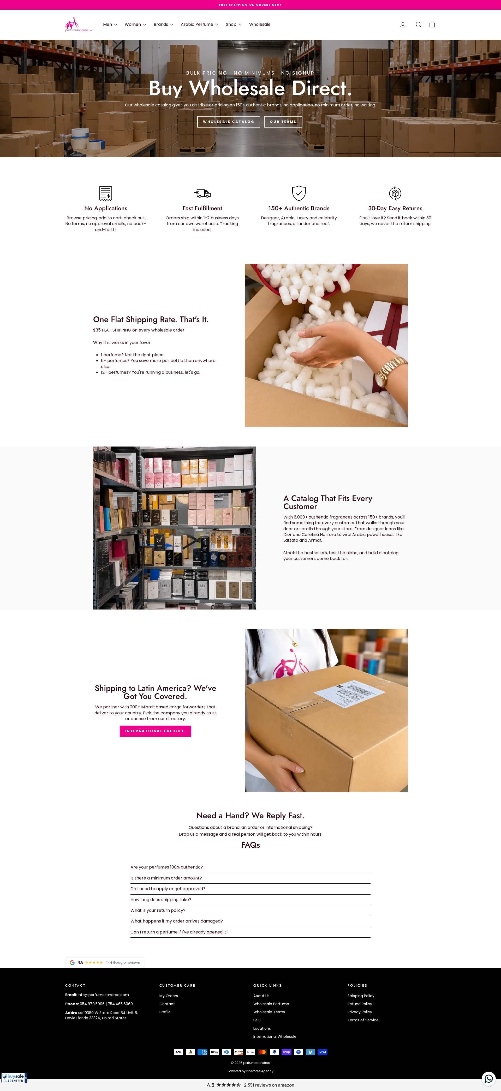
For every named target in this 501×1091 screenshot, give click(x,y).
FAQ (257, 1020)
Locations (262, 1028)
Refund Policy (360, 1003)
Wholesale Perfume (271, 1003)
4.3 (210, 1085)
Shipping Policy (361, 995)
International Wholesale (274, 1036)
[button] (14, 1078)
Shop (231, 24)
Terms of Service (363, 1020)
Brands (161, 24)
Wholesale (260, 24)
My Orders (168, 995)
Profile (165, 1012)
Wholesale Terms (269, 1012)
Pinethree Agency (259, 1071)
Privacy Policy (360, 1012)
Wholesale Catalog (228, 121)
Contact (167, 1003)
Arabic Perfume (197, 24)
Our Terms (283, 121)
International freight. (155, 730)
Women (133, 24)
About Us (261, 995)
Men (108, 24)
